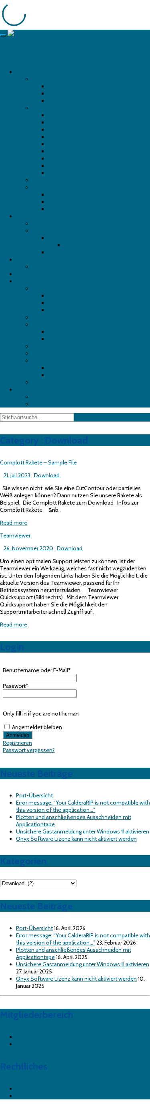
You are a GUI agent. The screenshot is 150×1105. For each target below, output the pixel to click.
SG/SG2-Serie (65, 201)
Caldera (41, 317)
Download (29, 389)
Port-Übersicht (34, 795)
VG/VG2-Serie (65, 209)
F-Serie (57, 237)
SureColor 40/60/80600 (79, 86)
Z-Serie (57, 172)
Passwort (15, 685)
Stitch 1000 (63, 165)
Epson (40, 79)
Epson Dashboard (70, 331)
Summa (42, 230)
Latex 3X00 (62, 144)
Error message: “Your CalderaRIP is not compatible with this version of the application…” (83, 806)
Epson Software (52, 324)
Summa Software (54, 360)
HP (35, 108)
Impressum (30, 1088)
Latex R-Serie (64, 151)
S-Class (57, 252)
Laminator (28, 259)
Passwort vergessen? (29, 750)
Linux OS (59, 295)
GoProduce (62, 367)
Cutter (23, 216)
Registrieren (17, 742)
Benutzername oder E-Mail (37, 670)
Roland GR (45, 223)
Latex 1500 (62, 136)
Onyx (38, 346)
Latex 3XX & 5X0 (68, 122)
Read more (13, 522)
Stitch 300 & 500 (70, 158)
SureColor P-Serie (70, 100)
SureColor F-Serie (70, 93)
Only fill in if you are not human (41, 713)
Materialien (77, 245)
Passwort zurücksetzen (44, 1044)
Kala (37, 266)
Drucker (25, 71)
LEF (52, 194)
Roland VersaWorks (55, 382)
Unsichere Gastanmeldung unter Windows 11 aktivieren (82, 831)
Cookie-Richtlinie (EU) (43, 1095)
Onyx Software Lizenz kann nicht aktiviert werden (76, 838)
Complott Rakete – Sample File (70, 404)
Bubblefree (29, 274)
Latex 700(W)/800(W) (76, 129)
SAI (36, 353)
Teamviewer (47, 396)
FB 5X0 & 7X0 (65, 115)
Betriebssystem (51, 288)
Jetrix (38, 180)
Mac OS (57, 302)
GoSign (57, 375)
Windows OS (64, 310)
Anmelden (29, 1036)
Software (27, 281)
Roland (40, 187)
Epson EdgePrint (68, 339)
